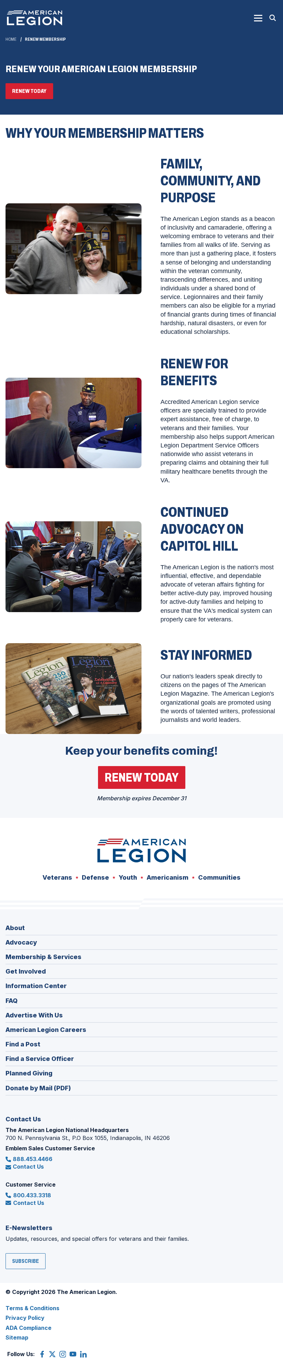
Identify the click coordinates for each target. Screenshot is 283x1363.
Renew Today (32, 93)
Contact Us (28, 1166)
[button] (258, 18)
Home (11, 39)
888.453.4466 (32, 1159)
